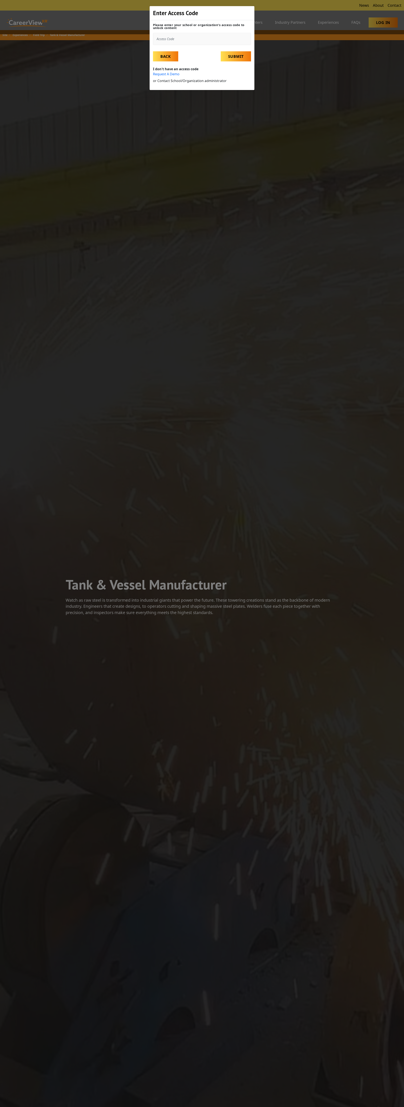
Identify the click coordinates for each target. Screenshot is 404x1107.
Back (165, 56)
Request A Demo (166, 74)
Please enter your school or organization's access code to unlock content (199, 27)
